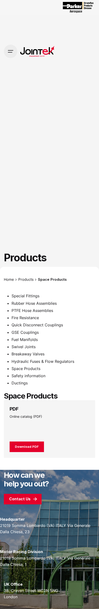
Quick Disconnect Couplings (37, 324)
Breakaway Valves (28, 354)
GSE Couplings (25, 332)
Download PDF (27, 446)
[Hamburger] (10, 51)
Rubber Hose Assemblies (34, 303)
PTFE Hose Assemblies (32, 310)
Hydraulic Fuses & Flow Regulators (43, 361)
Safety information (28, 375)
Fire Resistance (25, 317)
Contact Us (20, 499)
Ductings (20, 383)
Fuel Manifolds (25, 339)
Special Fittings (25, 295)
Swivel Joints (24, 346)
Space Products (26, 368)
